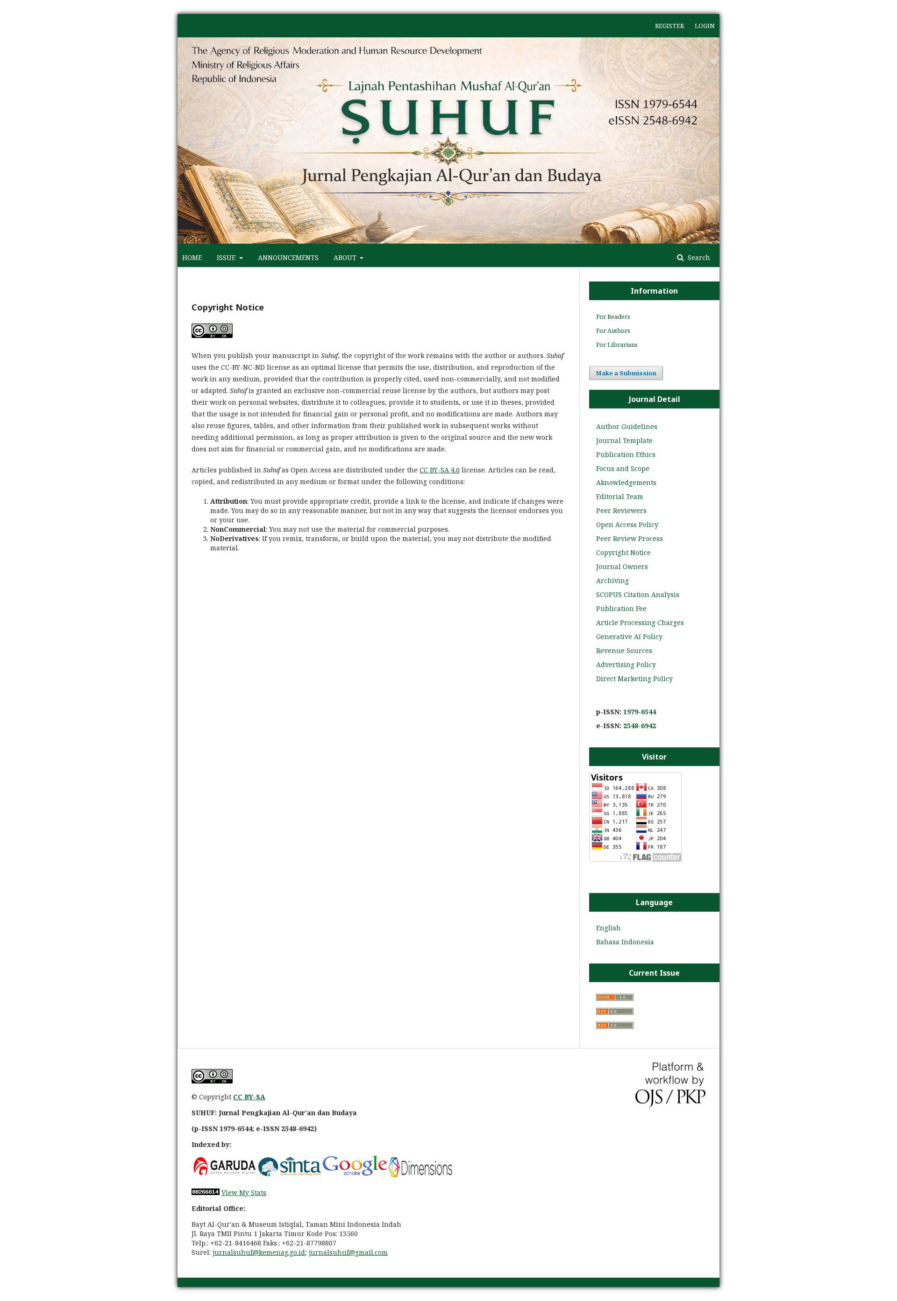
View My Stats (243, 1192)
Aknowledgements (626, 482)
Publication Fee (621, 608)
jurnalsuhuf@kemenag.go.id (259, 1252)
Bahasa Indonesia (625, 941)
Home (192, 257)
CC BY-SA (249, 1096)
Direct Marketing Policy (634, 678)
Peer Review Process (629, 538)
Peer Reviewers (621, 510)
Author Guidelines (626, 426)
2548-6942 (639, 725)
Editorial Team (619, 496)
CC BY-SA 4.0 (440, 469)
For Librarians (617, 344)
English (608, 927)
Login (705, 25)
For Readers (613, 316)
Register (669, 25)
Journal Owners (622, 566)
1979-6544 (639, 711)
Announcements (288, 257)
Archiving (612, 580)
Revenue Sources (624, 650)
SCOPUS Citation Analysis (637, 594)
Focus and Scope (622, 468)
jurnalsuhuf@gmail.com (348, 1252)
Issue (227, 257)
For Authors (613, 330)
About (346, 257)
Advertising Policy (626, 664)
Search (698, 257)
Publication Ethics (625, 454)
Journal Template (624, 440)
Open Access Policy (627, 524)
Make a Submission (626, 373)
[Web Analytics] (206, 1192)
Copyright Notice (623, 552)
